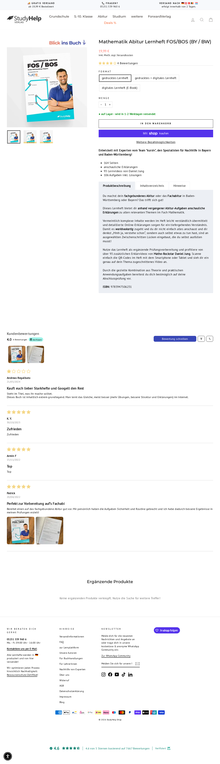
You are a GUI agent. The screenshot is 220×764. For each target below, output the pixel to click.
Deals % (110, 23)
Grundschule (59, 16)
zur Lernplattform (69, 647)
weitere (137, 16)
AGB (61, 685)
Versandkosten (125, 55)
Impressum (65, 696)
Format (105, 71)
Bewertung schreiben (175, 339)
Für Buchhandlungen (71, 658)
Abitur (102, 16)
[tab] (117, 186)
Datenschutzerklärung (71, 691)
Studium (119, 16)
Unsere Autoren (68, 652)
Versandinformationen (71, 636)
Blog (62, 702)
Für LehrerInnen (68, 663)
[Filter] (201, 339)
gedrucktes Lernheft (115, 78)
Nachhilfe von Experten (72, 669)
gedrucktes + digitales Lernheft (155, 78)
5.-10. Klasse (83, 16)
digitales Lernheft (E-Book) (119, 88)
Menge (104, 98)
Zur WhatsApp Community (115, 655)
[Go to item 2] (35, 354)
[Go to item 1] (16, 354)
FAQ (61, 642)
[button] (108, 63)
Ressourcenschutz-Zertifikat (22, 674)
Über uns (64, 674)
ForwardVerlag (159, 16)
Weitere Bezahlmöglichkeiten (155, 142)
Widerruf (64, 680)
